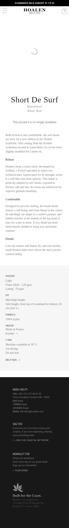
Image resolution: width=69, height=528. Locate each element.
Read (18, 400)
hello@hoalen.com (34, 411)
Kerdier (10, 333)
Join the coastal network (32, 440)
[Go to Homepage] (35, 11)
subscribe (21, 470)
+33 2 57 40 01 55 (32, 393)
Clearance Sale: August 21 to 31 (34, 3)
